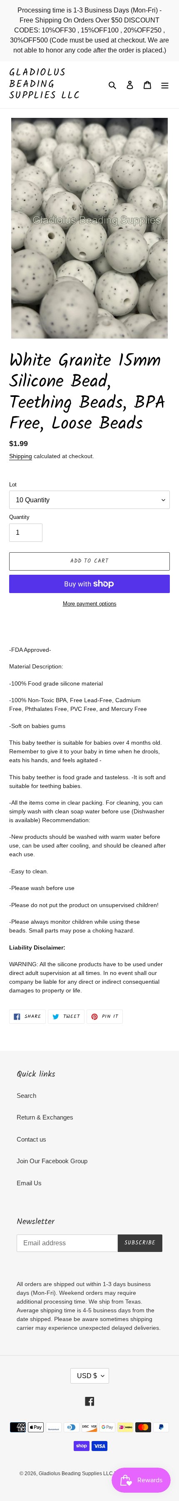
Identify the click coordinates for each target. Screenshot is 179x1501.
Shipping (20, 456)
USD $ (87, 1375)
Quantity (19, 517)
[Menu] (165, 85)
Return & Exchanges (45, 1117)
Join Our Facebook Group (52, 1160)
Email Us (29, 1183)
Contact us (31, 1139)
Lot (13, 484)
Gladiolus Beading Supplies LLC (45, 84)
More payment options (90, 604)
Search (26, 1095)
